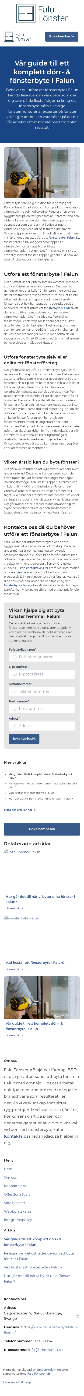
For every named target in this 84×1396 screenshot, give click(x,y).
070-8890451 (45, 1341)
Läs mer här (13, 908)
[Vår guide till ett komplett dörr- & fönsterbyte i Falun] (42, 997)
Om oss (10, 1177)
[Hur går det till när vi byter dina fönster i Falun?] (42, 870)
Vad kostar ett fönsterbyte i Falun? (35, 963)
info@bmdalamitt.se (45, 1350)
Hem (8, 1169)
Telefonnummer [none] (20, 683)
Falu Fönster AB (38, 1373)
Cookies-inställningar (18, 1382)
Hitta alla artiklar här (18, 810)
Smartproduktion (48, 1369)
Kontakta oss (15, 1186)
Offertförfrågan (17, 1194)
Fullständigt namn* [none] (22, 649)
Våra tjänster (14, 1203)
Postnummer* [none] (19, 701)
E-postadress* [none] (18, 666)
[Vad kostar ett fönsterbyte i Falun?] (42, 937)
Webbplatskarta (17, 1211)
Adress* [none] (14, 718)
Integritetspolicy (18, 1220)
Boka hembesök (24, 738)
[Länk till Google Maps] (78, 1316)
